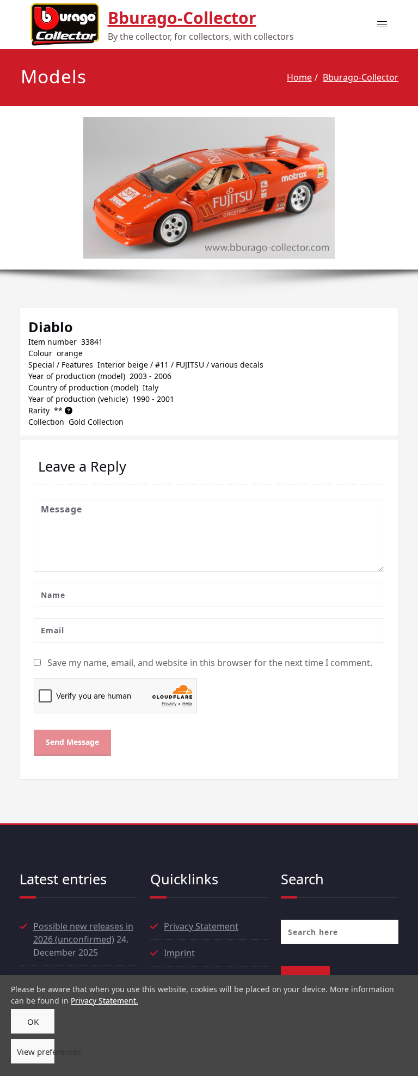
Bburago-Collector (182, 18)
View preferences (35, 1051)
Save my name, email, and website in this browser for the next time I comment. (209, 663)
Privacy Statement (201, 926)
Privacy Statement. (104, 1000)
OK (33, 1021)
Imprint (179, 953)
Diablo (50, 326)
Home (299, 77)
